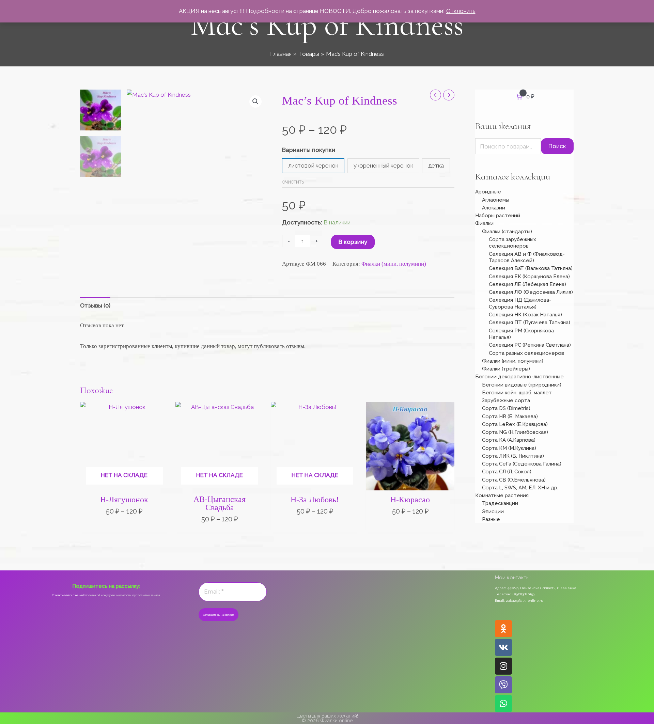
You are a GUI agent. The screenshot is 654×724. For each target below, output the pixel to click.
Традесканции (500, 503)
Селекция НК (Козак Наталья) (525, 315)
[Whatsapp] (503, 703)
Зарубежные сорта (506, 400)
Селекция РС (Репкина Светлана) (530, 345)
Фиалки (484, 223)
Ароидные (488, 192)
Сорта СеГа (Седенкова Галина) (521, 464)
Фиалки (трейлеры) (506, 369)
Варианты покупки (308, 149)
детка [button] (436, 165)
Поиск (557, 146)
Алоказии (493, 208)
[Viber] (503, 684)
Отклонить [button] (461, 10)
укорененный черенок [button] (383, 165)
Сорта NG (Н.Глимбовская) (515, 432)
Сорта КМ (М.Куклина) (509, 448)
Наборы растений (497, 216)
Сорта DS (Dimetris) (506, 408)
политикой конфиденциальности (108, 595)
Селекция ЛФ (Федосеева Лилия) (531, 292)
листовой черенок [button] (313, 165)
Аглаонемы (495, 200)
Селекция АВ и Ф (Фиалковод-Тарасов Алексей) (527, 257)
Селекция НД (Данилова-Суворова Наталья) (520, 303)
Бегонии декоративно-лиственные (519, 377)
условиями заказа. (147, 595)
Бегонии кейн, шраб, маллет (517, 393)
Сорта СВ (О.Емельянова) (514, 480)
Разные (491, 519)
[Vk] (503, 647)
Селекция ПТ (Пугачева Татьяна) (529, 322)
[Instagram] (503, 666)
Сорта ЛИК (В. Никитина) (513, 456)
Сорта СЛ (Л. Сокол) (506, 472)
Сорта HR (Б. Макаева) (510, 416)
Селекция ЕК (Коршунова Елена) (529, 276)
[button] (255, 101)
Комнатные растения (502, 495)
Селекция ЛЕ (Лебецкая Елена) (527, 284)
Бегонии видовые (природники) (521, 385)
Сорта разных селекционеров (526, 353)
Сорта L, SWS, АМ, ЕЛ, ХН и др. (520, 488)
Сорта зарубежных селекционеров (512, 242)
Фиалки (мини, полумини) (393, 264)
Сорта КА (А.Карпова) (508, 440)
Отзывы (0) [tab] (95, 305)
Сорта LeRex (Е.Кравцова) (515, 424)
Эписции (493, 511)
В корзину (353, 241)
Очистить (293, 182)
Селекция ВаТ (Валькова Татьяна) (531, 268)
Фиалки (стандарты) (507, 232)
